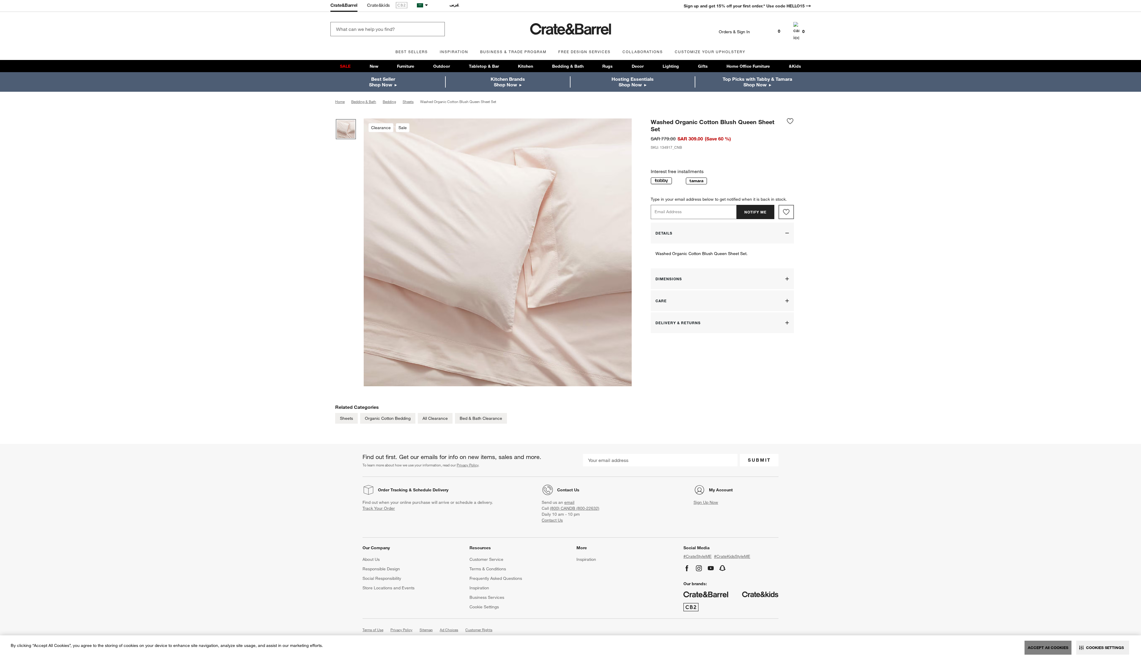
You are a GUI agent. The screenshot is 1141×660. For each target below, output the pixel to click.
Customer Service (486, 559)
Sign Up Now (706, 502)
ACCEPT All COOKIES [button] (1048, 647)
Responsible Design (381, 569)
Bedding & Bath (568, 66)
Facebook (687, 568)
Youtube (710, 568)
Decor (638, 66)
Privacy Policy (467, 465)
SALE (345, 66)
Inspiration (479, 588)
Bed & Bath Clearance (481, 418)
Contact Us (568, 490)
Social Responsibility (382, 578)
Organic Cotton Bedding (388, 418)
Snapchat (722, 568)
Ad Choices (449, 629)
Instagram (698, 568)
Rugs (607, 66)
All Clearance (435, 418)
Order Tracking (393, 490)
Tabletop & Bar (484, 66)
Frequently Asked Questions (495, 578)
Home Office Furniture (748, 66)
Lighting (671, 66)
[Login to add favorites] (790, 125)
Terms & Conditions (487, 569)
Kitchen (525, 66)
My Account (721, 490)
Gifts (703, 66)
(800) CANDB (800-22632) (574, 508)
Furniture (405, 66)
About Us (371, 559)
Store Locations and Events (389, 588)
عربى (454, 4)
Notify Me (755, 212)
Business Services (486, 597)
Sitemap (426, 629)
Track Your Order (379, 508)
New (374, 66)
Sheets (346, 418)
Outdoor (441, 66)
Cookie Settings (484, 607)
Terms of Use (373, 629)
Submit (759, 460)
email (569, 502)
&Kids (795, 66)
